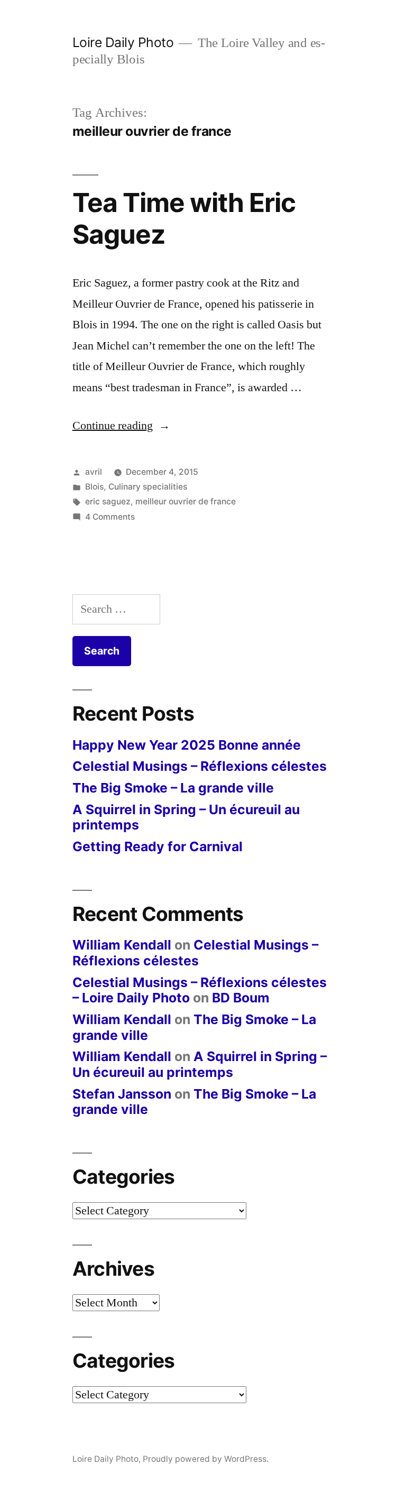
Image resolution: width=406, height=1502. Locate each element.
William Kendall (121, 945)
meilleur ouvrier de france (185, 501)
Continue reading (121, 425)
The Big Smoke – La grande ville (173, 788)
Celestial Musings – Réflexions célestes (199, 766)
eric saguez (108, 501)
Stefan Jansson (121, 1094)
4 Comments (110, 517)
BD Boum (241, 998)
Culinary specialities (147, 487)
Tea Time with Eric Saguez (184, 218)
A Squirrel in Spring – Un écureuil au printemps (186, 817)
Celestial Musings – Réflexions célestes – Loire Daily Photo (199, 990)
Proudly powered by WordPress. (206, 1459)
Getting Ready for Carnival (157, 846)
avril (93, 472)
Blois (94, 487)
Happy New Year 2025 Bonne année (186, 745)
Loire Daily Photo (123, 42)
